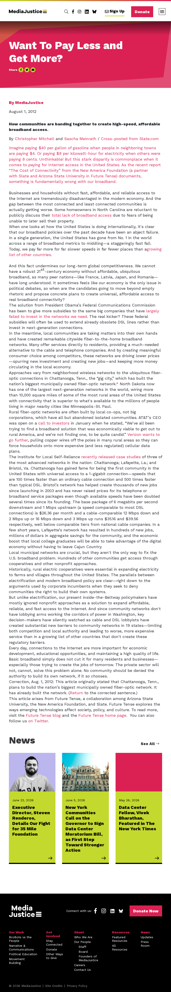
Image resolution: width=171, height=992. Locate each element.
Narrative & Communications (21, 947)
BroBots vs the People (20, 939)
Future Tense (103, 176)
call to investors (53, 423)
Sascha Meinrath (80, 138)
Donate (142, 11)
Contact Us (82, 969)
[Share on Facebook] (20, 69)
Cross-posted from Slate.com (130, 138)
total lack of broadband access (82, 215)
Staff (82, 947)
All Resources (119, 947)
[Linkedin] (87, 11)
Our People (82, 942)
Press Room (145, 943)
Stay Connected (54, 942)
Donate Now (146, 911)
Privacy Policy (77, 986)
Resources (121, 932)
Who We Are (83, 937)
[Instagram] (79, 11)
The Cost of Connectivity (35, 170)
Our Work (16, 932)
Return (76, 692)
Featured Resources (119, 939)
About (79, 932)
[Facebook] (73, 11)
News (145, 932)
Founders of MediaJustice (88, 958)
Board (83, 951)
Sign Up (117, 11)
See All (148, 743)
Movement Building (17, 961)
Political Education (23, 954)
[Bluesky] (94, 11)
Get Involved (53, 934)
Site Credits (54, 986)
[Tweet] (26, 69)
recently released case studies (111, 456)
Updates (147, 937)
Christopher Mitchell (34, 138)
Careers (79, 965)
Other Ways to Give (54, 956)
